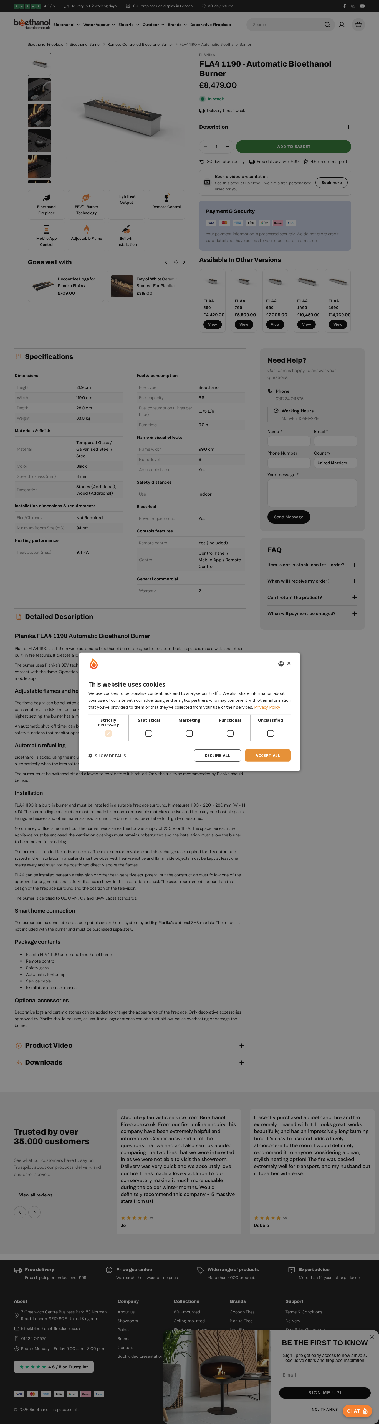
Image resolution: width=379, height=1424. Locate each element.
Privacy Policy (267, 707)
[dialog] (189, 712)
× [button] (289, 663)
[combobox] (281, 664)
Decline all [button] (217, 755)
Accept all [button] (268, 755)
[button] (107, 755)
